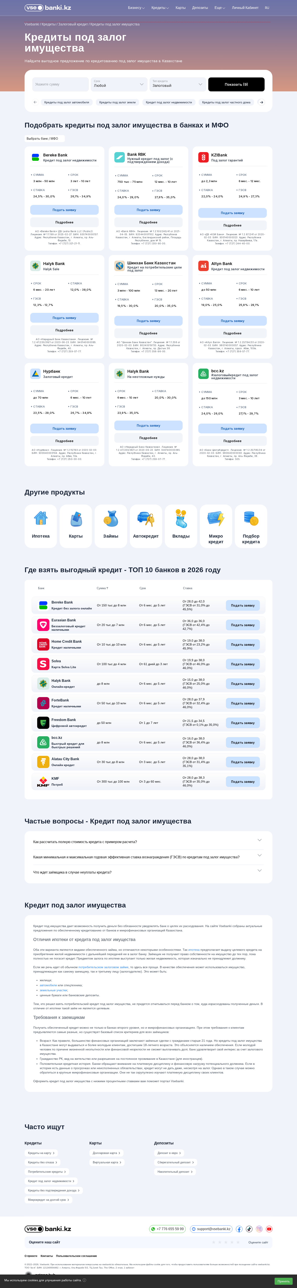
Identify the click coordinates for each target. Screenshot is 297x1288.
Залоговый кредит (73, 24)
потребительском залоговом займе (103, 967)
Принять (284, 1281)
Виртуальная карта (105, 1162)
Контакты (47, 1256)
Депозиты (200, 8)
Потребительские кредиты (45, 1171)
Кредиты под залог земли (117, 102)
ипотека (194, 949)
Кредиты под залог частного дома (226, 102)
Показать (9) (236, 84)
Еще (218, 8)
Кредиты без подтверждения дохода (52, 1190)
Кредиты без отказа (41, 1162)
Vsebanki (32, 24)
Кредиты (158, 8)
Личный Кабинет (245, 8)
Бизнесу (134, 8)
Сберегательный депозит (174, 1162)
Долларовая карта (105, 1153)
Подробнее (64, 222)
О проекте (31, 1256)
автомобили (48, 985)
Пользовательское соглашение (76, 1256)
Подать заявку (64, 210)
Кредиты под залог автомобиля (66, 102)
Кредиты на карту (39, 1153)
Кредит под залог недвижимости (169, 102)
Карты (181, 8)
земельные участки (53, 990)
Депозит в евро (168, 1153)
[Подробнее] (84, 1281)
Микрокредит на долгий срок (47, 1199)
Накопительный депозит (173, 1171)
